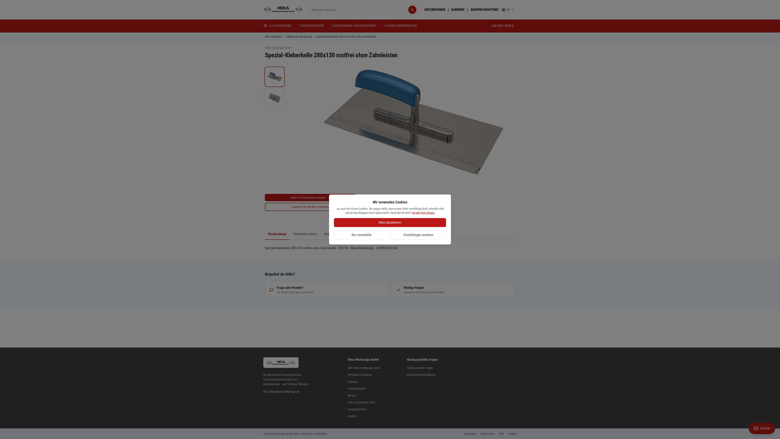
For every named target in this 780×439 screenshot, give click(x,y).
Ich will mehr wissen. (423, 212)
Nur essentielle (362, 235)
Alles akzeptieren (390, 222)
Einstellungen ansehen (418, 235)
